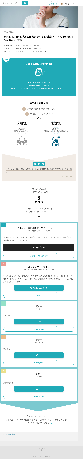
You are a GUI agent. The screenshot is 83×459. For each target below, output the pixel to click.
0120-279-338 (40, 288)
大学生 (14, 434)
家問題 (8, 434)
